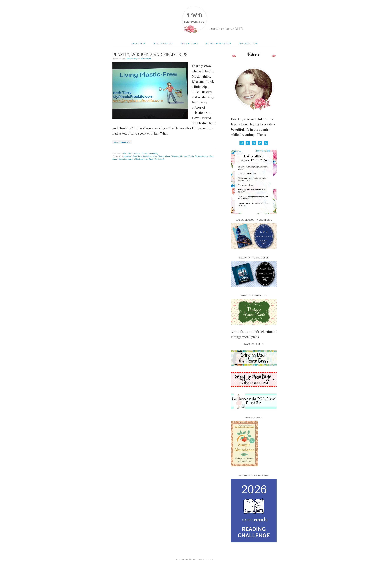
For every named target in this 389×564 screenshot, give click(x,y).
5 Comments (146, 58)
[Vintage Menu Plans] (254, 326)
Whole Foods (159, 159)
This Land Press (141, 159)
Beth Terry (137, 156)
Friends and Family (139, 153)
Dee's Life (127, 153)
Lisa (199, 156)
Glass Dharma (158, 156)
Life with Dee (194, 18)
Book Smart (147, 156)
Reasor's (131, 159)
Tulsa (151, 159)
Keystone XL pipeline (188, 156)
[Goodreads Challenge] (254, 510)
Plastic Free (122, 159)
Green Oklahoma (172, 156)
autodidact (128, 156)
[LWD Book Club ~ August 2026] (254, 250)
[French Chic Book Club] (254, 288)
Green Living (153, 153)
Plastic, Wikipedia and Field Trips (149, 54)
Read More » (122, 142)
